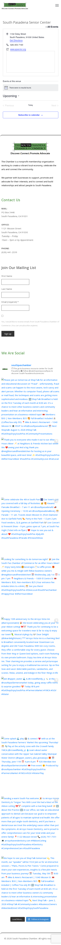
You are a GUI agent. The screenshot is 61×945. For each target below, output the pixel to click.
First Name (6, 276)
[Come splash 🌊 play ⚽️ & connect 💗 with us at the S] (30, 766)
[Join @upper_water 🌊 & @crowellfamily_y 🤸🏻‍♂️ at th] (30, 706)
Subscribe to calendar (29, 114)
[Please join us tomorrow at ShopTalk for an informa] (30, 407)
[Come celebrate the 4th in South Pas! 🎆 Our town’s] (30, 527)
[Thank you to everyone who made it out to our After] (30, 467)
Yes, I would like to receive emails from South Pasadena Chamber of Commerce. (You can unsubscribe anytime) (30, 323)
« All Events (52, 26)
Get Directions (16, 40)
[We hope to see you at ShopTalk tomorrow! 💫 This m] (30, 885)
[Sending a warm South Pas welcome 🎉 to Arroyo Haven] (30, 825)
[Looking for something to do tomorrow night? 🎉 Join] (30, 586)
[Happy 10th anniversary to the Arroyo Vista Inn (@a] (30, 646)
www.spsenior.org (18, 49)
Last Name (6, 288)
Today (30, 105)
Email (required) (10, 301)
